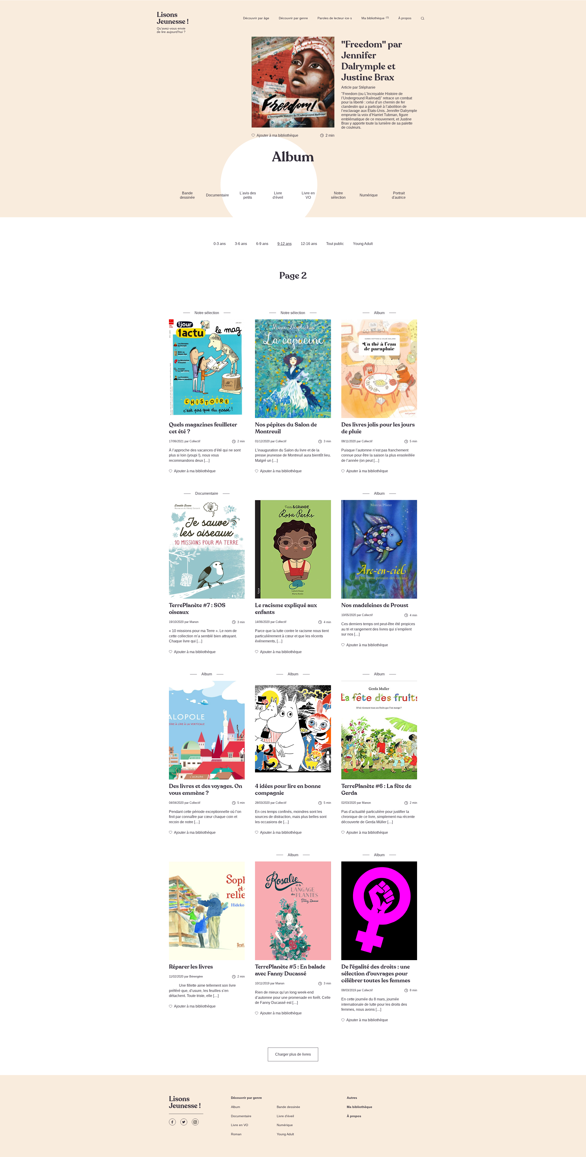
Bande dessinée (187, 195)
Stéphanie (367, 87)
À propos (404, 18)
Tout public (335, 244)
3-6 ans (241, 244)
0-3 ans (220, 244)
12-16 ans (309, 244)
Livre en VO (308, 195)
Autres (352, 1098)
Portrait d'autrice (399, 195)
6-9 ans (262, 244)
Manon (194, 622)
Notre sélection (338, 195)
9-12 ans (284, 244)
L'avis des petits (248, 195)
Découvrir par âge (256, 18)
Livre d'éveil (278, 195)
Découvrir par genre (293, 18)
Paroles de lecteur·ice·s (334, 18)
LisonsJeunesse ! (185, 1103)
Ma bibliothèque (374, 18)
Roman (236, 1134)
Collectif (195, 441)
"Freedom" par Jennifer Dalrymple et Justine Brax (371, 61)
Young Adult (363, 244)
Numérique (368, 195)
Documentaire (217, 195)
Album (235, 1107)
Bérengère (196, 976)
